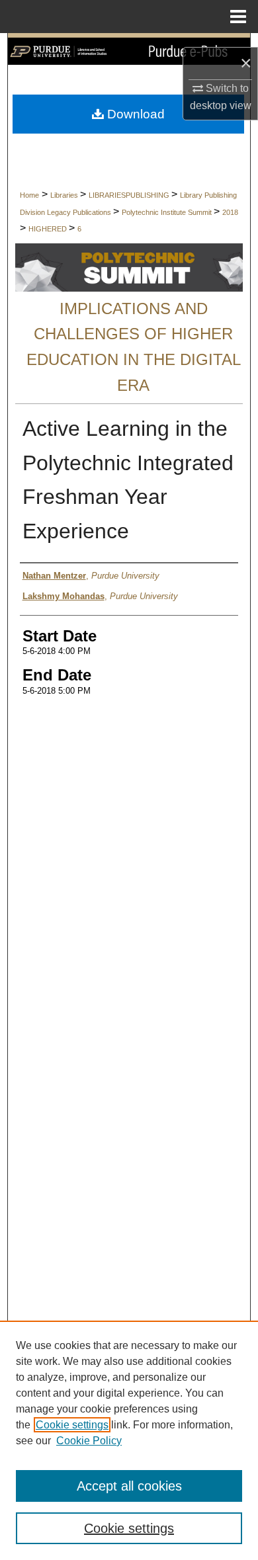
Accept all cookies (129, 1486)
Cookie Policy (89, 1440)
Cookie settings (72, 1424)
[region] (129, 1440)
